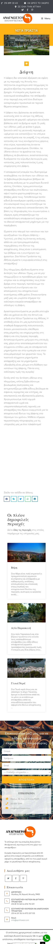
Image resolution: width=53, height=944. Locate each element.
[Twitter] (22, 10)
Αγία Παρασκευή (21, 628)
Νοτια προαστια (26, 30)
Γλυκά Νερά (18, 683)
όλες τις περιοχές (22, 530)
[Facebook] (27, 10)
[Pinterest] (31, 10)
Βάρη (14, 567)
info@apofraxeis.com (20, 920)
